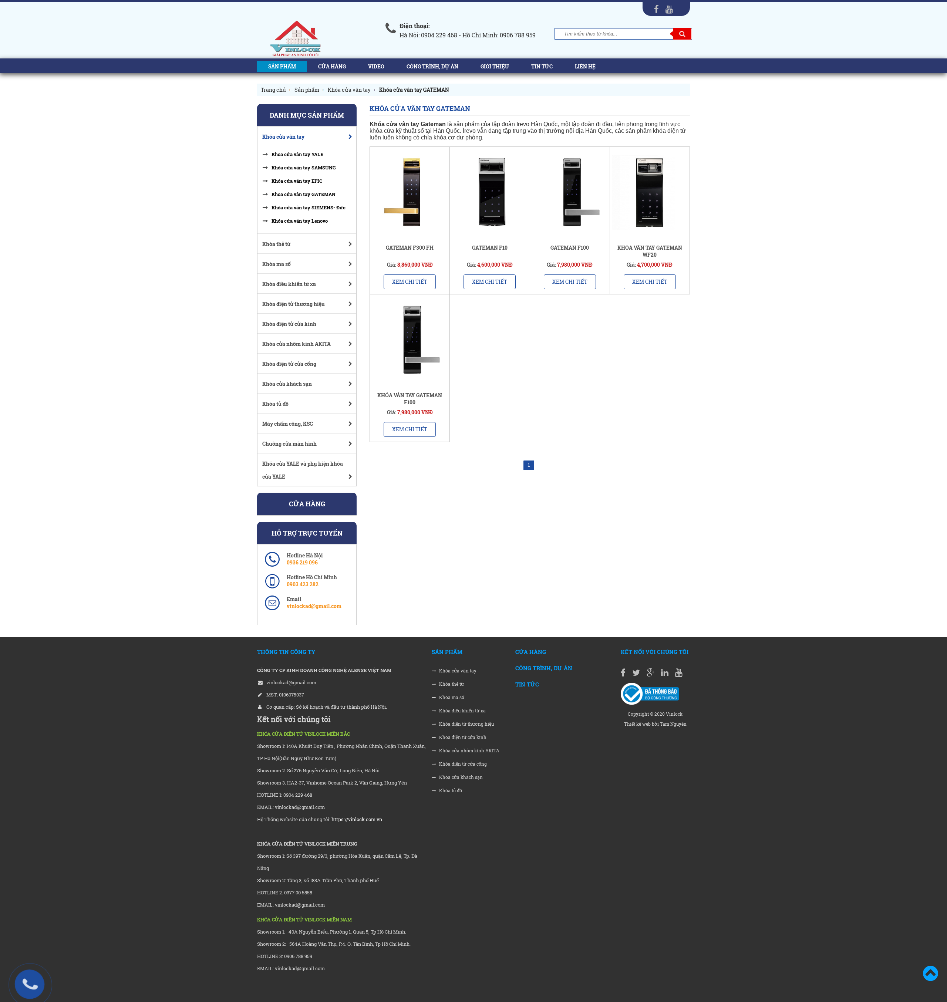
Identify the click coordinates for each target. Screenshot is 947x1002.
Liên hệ (585, 66)
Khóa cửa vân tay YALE (297, 154)
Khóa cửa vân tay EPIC (297, 181)
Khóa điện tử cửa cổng (462, 764)
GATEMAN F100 (569, 247)
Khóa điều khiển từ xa (462, 710)
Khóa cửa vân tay (457, 671)
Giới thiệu (495, 66)
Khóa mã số (451, 697)
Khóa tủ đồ (450, 790)
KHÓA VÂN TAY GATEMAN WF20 (649, 251)
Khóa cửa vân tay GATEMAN (304, 194)
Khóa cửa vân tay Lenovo (300, 220)
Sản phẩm (282, 66)
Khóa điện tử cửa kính (462, 737)
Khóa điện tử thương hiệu (466, 724)
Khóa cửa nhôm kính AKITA (468, 750)
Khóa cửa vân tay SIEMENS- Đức (309, 207)
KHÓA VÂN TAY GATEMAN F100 (409, 399)
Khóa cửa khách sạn (460, 777)
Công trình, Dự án (432, 66)
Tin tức (542, 66)
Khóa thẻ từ (451, 684)
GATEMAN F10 (490, 247)
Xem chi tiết (409, 281)
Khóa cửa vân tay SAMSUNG (304, 167)
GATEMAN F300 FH (410, 247)
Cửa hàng (332, 66)
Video (376, 66)
